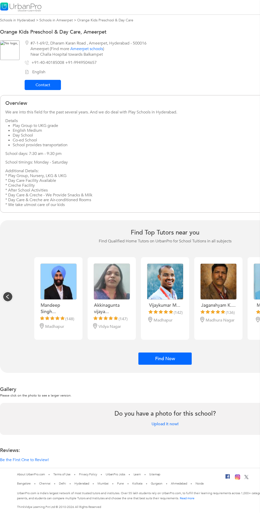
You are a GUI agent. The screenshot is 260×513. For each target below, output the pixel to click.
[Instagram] (237, 479)
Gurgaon (156, 483)
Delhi (62, 483)
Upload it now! (165, 424)
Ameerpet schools (86, 49)
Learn (137, 474)
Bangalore (24, 483)
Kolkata (137, 483)
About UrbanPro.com (31, 474)
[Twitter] (246, 478)
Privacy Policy (88, 474)
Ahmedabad (179, 483)
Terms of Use (62, 474)
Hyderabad (81, 483)
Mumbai (103, 483)
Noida (200, 483)
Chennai (44, 483)
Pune (120, 483)
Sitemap (154, 474)
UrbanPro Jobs (115, 474)
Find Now (165, 359)
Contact (43, 85)
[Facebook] (228, 478)
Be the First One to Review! (24, 460)
